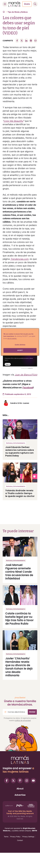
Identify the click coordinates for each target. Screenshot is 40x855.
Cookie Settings (20, 344)
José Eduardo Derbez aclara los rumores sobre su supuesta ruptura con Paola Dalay (19, 451)
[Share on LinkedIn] (26, 40)
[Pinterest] (20, 780)
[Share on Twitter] (21, 40)
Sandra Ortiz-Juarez (19, 403)
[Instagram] (26, 780)
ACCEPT (20, 350)
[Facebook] (6, 780)
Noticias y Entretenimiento (15, 443)
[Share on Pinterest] (31, 40)
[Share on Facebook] (17, 40)
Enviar (32, 712)
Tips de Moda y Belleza (18, 12)
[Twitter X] (13, 780)
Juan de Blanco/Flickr (26, 374)
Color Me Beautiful (13, 121)
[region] (20, 342)
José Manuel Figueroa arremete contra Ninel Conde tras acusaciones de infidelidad (19, 571)
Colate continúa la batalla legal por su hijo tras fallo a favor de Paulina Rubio (19, 618)
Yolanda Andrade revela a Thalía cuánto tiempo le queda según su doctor (20, 493)
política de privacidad (23, 720)
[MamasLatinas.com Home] (14, 4)
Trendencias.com (19, 259)
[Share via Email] (35, 40)
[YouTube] (33, 780)
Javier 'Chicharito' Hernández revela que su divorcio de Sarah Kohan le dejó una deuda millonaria (19, 667)
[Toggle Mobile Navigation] (5, 4)
